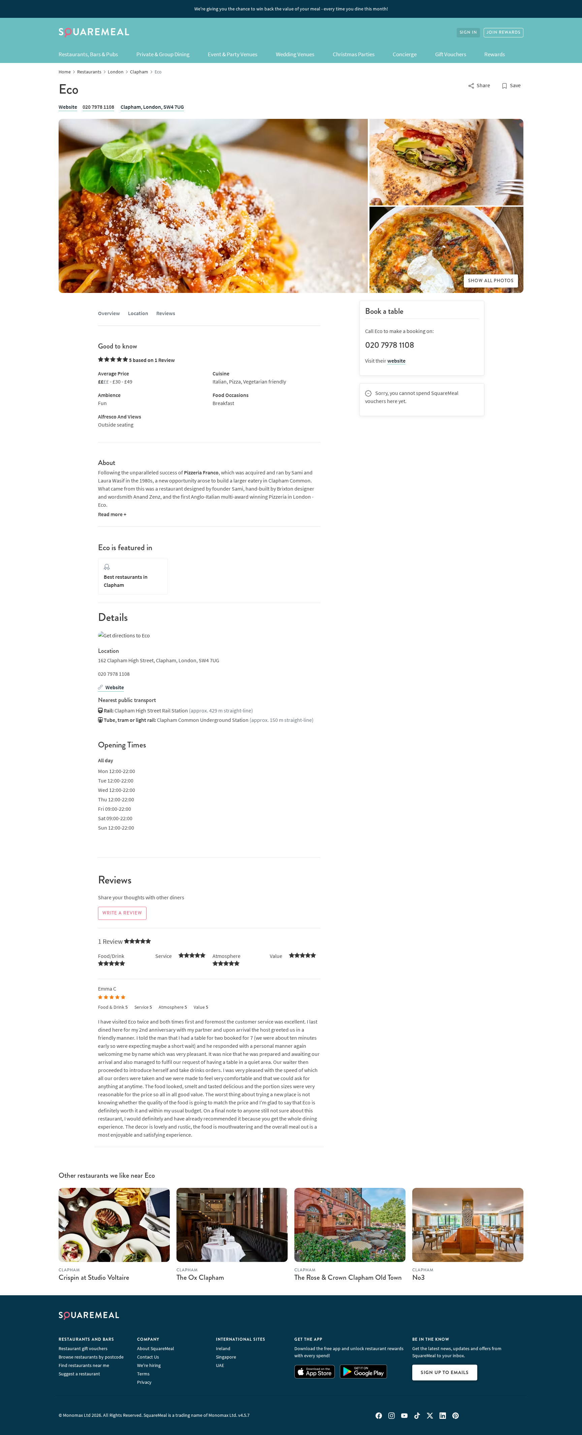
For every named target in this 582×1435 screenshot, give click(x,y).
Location (138, 313)
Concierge (405, 54)
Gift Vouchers (450, 54)
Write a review (122, 913)
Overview (109, 313)
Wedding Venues (295, 54)
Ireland (223, 1348)
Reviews (165, 313)
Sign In (468, 32)
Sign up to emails (445, 1372)
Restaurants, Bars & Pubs (88, 54)
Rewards (494, 54)
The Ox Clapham (200, 1277)
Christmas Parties (354, 54)
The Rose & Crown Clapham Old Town (348, 1277)
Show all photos (491, 281)
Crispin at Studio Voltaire (94, 1277)
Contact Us (148, 1357)
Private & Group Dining (163, 54)
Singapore (226, 1357)
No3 (418, 1277)
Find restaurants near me (84, 1365)
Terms (143, 1374)
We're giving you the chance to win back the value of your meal (291, 9)
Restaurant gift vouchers (83, 1348)
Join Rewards (503, 32)
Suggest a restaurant (79, 1374)
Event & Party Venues (232, 54)
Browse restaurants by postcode (91, 1357)
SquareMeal (94, 32)
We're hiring (149, 1365)
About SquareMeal (155, 1348)
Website (68, 106)
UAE (220, 1365)
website (396, 360)
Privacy (144, 1382)
